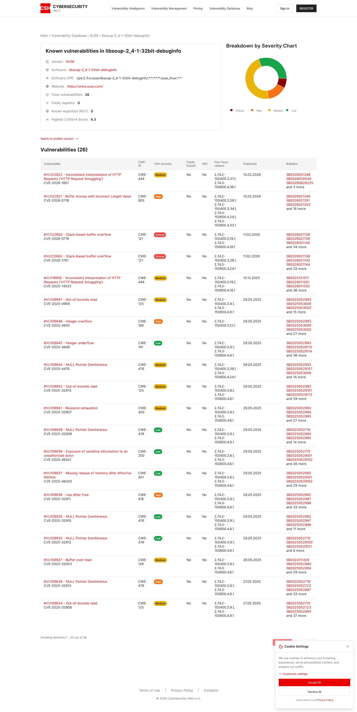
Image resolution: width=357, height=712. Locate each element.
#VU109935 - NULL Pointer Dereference (75, 516)
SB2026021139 (298, 239)
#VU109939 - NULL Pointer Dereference (75, 430)
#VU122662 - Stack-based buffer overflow (77, 256)
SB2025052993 (298, 299)
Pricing (198, 8)
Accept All (314, 682)
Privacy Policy (182, 690)
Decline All (314, 691)
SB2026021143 (298, 260)
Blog (250, 8)
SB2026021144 (298, 264)
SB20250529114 (299, 351)
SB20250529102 (299, 460)
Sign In (284, 8)
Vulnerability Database (224, 8)
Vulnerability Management (169, 8)
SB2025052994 (298, 412)
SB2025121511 (297, 278)
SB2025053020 (298, 308)
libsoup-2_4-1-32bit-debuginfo (126, 35)
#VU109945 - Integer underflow (69, 343)
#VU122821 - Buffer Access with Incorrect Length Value (87, 196)
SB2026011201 (297, 282)
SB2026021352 (298, 204)
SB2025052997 (298, 499)
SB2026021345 (298, 196)
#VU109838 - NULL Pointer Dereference (75, 581)
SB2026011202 (298, 286)
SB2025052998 (298, 503)
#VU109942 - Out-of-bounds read (70, 386)
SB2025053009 (298, 304)
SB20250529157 (299, 369)
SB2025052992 (298, 473)
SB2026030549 (298, 179)
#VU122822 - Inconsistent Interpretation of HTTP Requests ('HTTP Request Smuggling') (82, 176)
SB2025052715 (298, 451)
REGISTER (306, 8)
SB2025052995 (298, 416)
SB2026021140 (298, 243)
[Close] (347, 646)
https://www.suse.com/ (85, 86)
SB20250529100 (299, 542)
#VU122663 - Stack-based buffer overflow (77, 234)
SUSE (94, 35)
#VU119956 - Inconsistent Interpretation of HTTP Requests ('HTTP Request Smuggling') (82, 280)
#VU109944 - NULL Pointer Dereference (75, 365)
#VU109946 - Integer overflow (68, 321)
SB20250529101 (299, 390)
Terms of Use (149, 690)
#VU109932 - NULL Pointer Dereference (75, 538)
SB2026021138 (298, 234)
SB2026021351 (298, 200)
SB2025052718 (298, 430)
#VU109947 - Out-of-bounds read (70, 299)
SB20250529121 (299, 546)
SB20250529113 (299, 347)
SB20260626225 (299, 183)
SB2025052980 (298, 564)
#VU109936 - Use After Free (66, 495)
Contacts (211, 690)
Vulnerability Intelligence (128, 8)
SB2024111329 (297, 560)
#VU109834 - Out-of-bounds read (70, 603)
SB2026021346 (298, 174)
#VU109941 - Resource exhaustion (71, 408)
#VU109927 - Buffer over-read (68, 560)
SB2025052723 (298, 586)
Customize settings (295, 673)
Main (44, 35)
